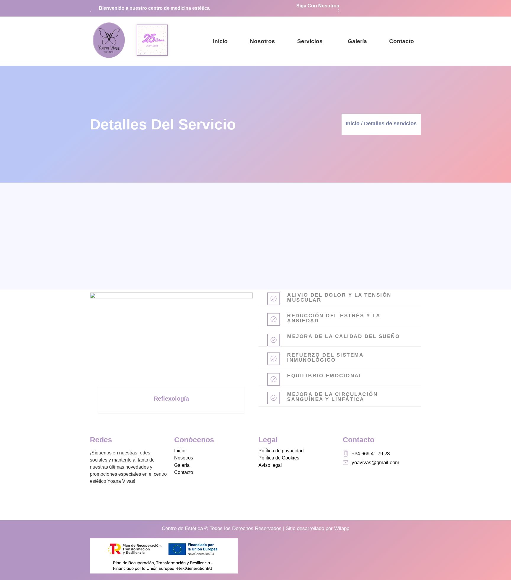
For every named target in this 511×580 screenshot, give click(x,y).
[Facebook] (398, 8)
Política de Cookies (278, 457)
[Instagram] (413, 8)
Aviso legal (270, 465)
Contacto (401, 41)
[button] (311, 41)
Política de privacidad (281, 450)
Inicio (220, 41)
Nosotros (262, 41)
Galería (357, 41)
